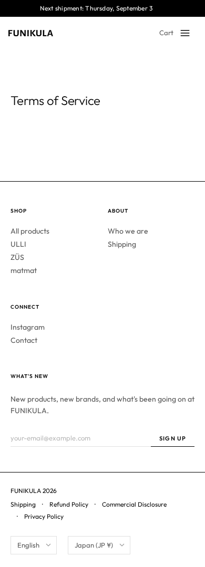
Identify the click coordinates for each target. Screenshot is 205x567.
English (28, 545)
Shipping (122, 244)
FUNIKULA (26, 491)
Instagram (28, 327)
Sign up (172, 438)
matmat (24, 270)
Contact (24, 340)
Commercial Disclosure (134, 504)
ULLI (18, 244)
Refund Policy (68, 504)
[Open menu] (185, 33)
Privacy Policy (44, 516)
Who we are (128, 231)
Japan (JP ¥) (94, 545)
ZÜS (17, 257)
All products (30, 231)
